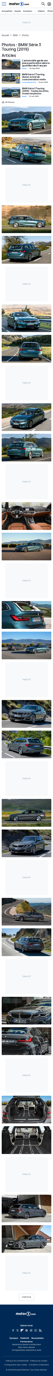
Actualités (7, 11)
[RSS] (40, 1330)
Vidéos (41, 11)
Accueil (5, 35)
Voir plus (26, 1297)
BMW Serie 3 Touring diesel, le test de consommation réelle (34, 77)
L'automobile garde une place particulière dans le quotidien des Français (36, 63)
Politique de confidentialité (17, 1361)
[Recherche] (43, 4)
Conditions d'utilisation (39, 1365)
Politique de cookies (38, 1361)
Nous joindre (37, 1338)
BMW (15, 35)
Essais (18, 11)
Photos (25, 35)
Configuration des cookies (15, 1365)
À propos (13, 1338)
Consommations (29, 82)
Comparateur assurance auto (26, 1350)
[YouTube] (35, 1330)
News (24, 68)
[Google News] (26, 1330)
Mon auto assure (26, 1347)
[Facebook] (13, 1330)
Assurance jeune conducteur (26, 1344)
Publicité (24, 1338)
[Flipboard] (22, 1330)
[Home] (19, 3)
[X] (17, 1330)
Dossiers (27, 11)
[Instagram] (31, 1330)
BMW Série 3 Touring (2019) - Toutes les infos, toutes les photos (35, 91)
